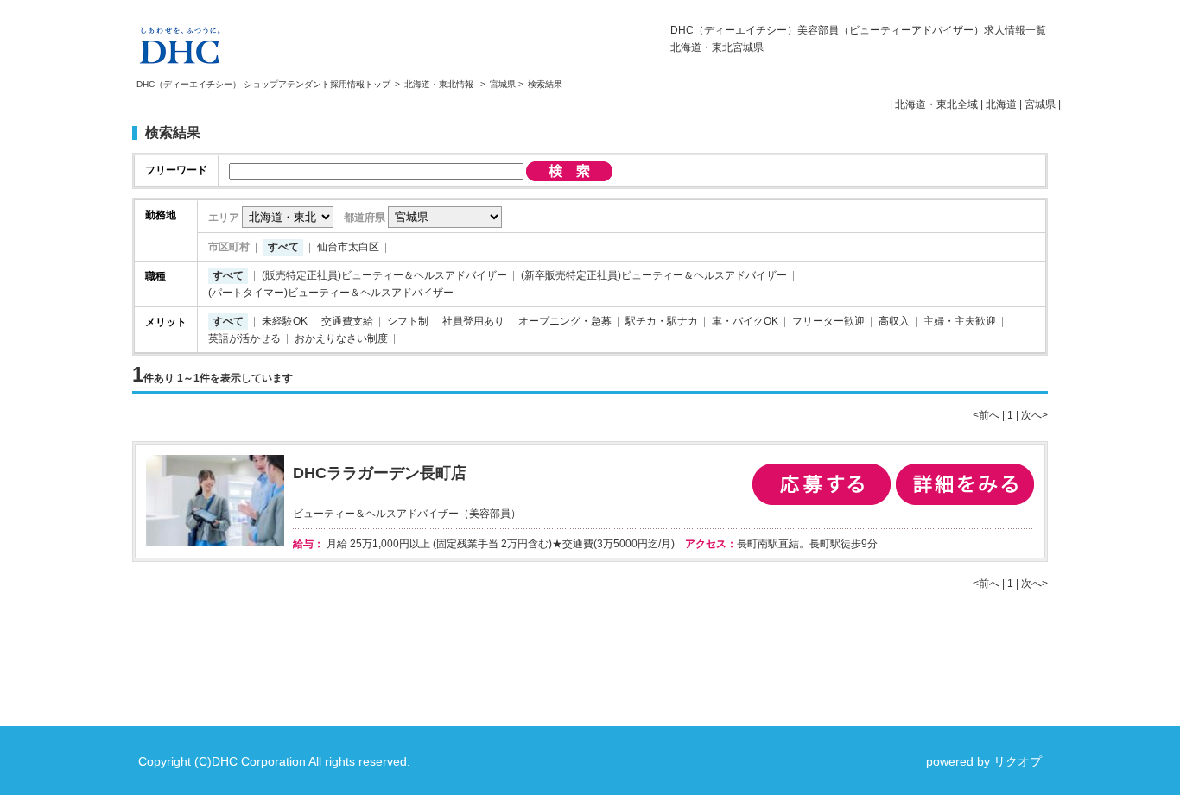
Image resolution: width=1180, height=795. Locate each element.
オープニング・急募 (565, 321)
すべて (283, 247)
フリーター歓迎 (828, 321)
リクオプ (1017, 761)
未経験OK (285, 321)
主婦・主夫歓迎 (959, 321)
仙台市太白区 (348, 247)
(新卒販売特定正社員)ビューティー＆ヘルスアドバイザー (654, 275)
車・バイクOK (745, 321)
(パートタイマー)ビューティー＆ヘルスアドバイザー (331, 293)
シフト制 (407, 321)
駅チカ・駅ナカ (661, 321)
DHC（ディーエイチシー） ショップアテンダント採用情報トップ (263, 84)
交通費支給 (347, 321)
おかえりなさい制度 (341, 338)
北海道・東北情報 (440, 84)
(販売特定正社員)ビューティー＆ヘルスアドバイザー (384, 275)
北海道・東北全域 (936, 104)
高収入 (894, 321)
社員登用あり (473, 321)
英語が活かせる (244, 338)
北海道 (1001, 104)
